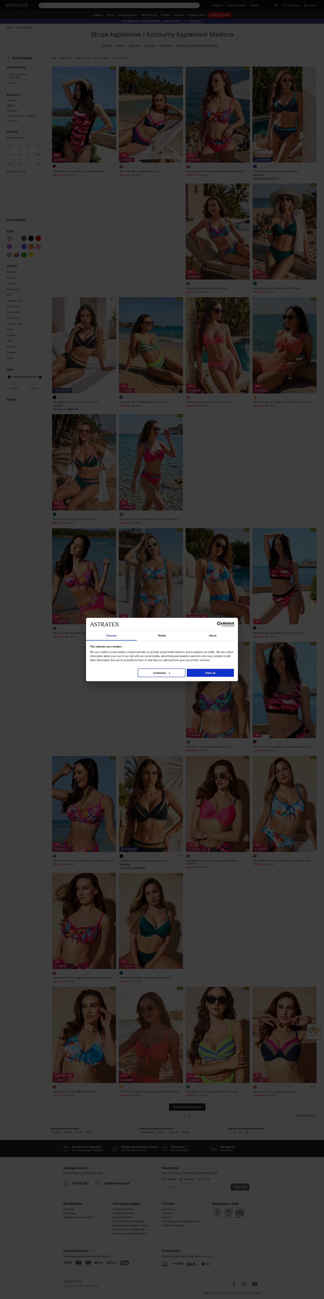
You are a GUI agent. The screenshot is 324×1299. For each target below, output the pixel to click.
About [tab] (212, 635)
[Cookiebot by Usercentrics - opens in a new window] (219, 624)
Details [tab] (162, 635)
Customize (159, 672)
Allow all (210, 672)
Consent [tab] (111, 635)
